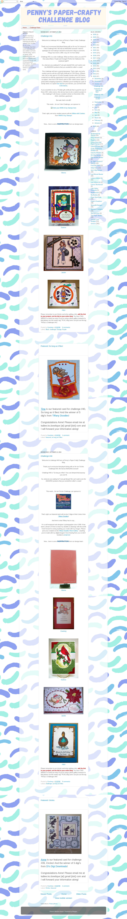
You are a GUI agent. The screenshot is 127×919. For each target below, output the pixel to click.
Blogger (74, 911)
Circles (48, 888)
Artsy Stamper (95, 137)
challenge (53, 329)
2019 (95, 53)
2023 (95, 42)
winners (93, 223)
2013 (95, 68)
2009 (95, 126)
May (96, 112)
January (97, 123)
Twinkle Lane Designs (95, 220)
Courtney (63, 631)
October (97, 84)
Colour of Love (95, 146)
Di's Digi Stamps (96, 155)
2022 (95, 45)
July (96, 107)
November (98, 81)
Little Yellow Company (94, 189)
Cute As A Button (96, 152)
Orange (59, 329)
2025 (95, 37)
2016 (95, 60)
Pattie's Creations (96, 201)
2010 (95, 76)
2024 (95, 40)
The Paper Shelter (96, 215)
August (97, 104)
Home (25, 27)
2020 (95, 50)
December (98, 78)
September (98, 102)
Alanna (63, 173)
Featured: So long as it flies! (52, 346)
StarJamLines (95, 213)
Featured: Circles (47, 800)
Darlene (63, 227)
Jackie (63, 272)
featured (48, 437)
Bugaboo (93, 140)
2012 (95, 71)
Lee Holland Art (95, 182)
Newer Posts (46, 894)
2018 (95, 55)
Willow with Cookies (78, 113)
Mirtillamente (95, 192)
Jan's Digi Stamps (96, 170)
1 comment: (66, 435)
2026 (95, 34)
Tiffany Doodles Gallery (68, 531)
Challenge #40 (46, 456)
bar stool (60, 83)
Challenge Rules (35, 27)
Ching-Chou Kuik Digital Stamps (96, 143)
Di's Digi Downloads (56, 866)
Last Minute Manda (97, 174)
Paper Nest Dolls (96, 197)
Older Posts (81, 894)
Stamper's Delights (97, 209)
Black (47, 329)
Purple (64, 329)
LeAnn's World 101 (97, 178)
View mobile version (63, 898)
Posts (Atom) (53, 903)
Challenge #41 (46, 36)
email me (67, 535)
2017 (95, 58)
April (96, 115)
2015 (95, 63)
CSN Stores (63, 86)
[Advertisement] (64, 338)
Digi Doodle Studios (97, 157)
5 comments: (66, 327)
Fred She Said (95, 165)
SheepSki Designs (96, 205)
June (96, 110)
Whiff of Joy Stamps (65, 115)
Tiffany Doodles (60, 415)
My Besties (94, 195)
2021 (95, 47)
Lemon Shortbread (97, 184)
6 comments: (66, 781)
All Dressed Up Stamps (95, 134)
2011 (94, 74)
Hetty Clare (94, 168)
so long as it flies (57, 437)
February (98, 120)
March (97, 118)
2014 (95, 66)
